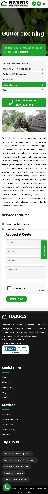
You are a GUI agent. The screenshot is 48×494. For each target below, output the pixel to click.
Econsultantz (25, 492)
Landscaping (7, 387)
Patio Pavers (7, 424)
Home (4, 377)
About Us (6, 382)
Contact (5, 397)
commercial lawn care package (17, 454)
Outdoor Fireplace (10, 419)
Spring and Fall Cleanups (14, 74)
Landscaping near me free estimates (19, 460)
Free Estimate (44, 250)
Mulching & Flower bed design (17, 69)
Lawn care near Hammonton (16, 466)
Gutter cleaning (10, 85)
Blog (4, 392)
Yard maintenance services (15, 479)
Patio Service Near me (13, 473)
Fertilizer (6, 435)
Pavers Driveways (9, 429)
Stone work (8, 79)
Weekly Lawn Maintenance (15, 63)
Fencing (6, 90)
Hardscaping (7, 414)
